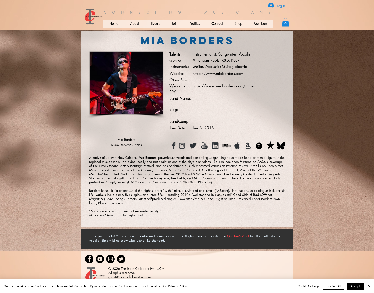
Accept (355, 286)
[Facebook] (89, 259)
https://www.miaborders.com (218, 73)
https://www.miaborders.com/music (224, 85)
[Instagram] (110, 259)
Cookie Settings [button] (308, 286)
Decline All (333, 286)
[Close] (368, 286)
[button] (285, 22)
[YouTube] (100, 259)
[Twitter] (121, 259)
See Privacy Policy (174, 286)
